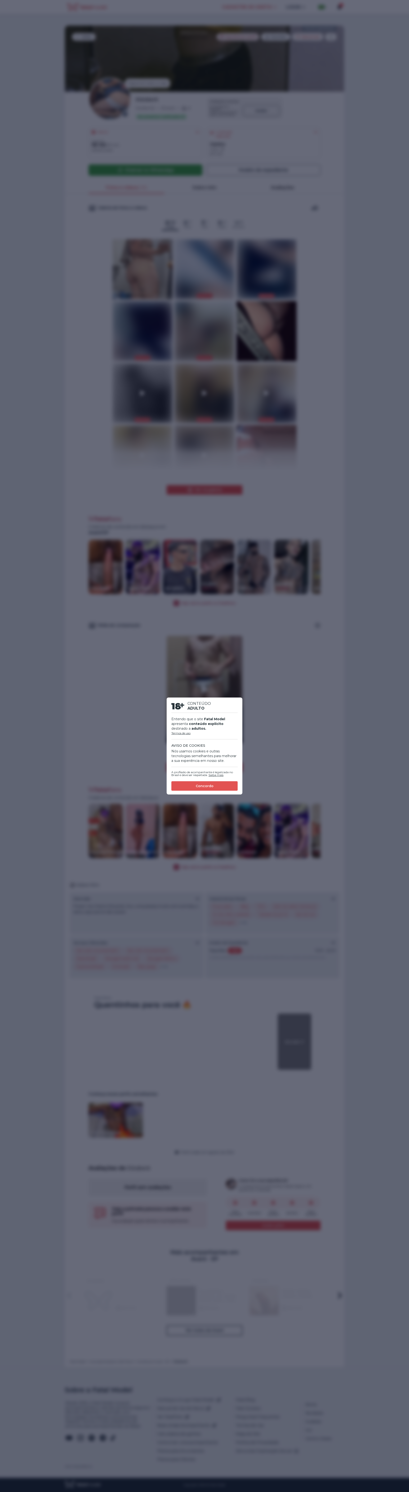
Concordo (204, 786)
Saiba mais (216, 775)
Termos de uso (181, 733)
